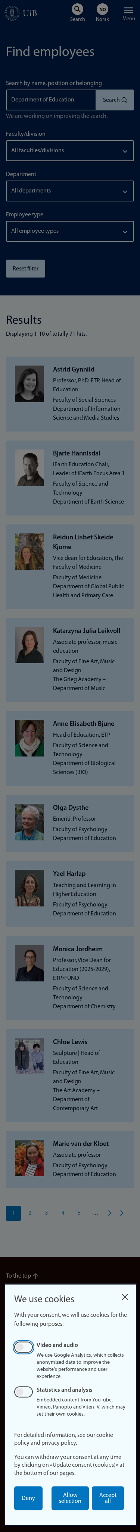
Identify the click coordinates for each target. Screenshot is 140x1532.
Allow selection (70, 1498)
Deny (28, 1498)
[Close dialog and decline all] (124, 1295)
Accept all (107, 1498)
